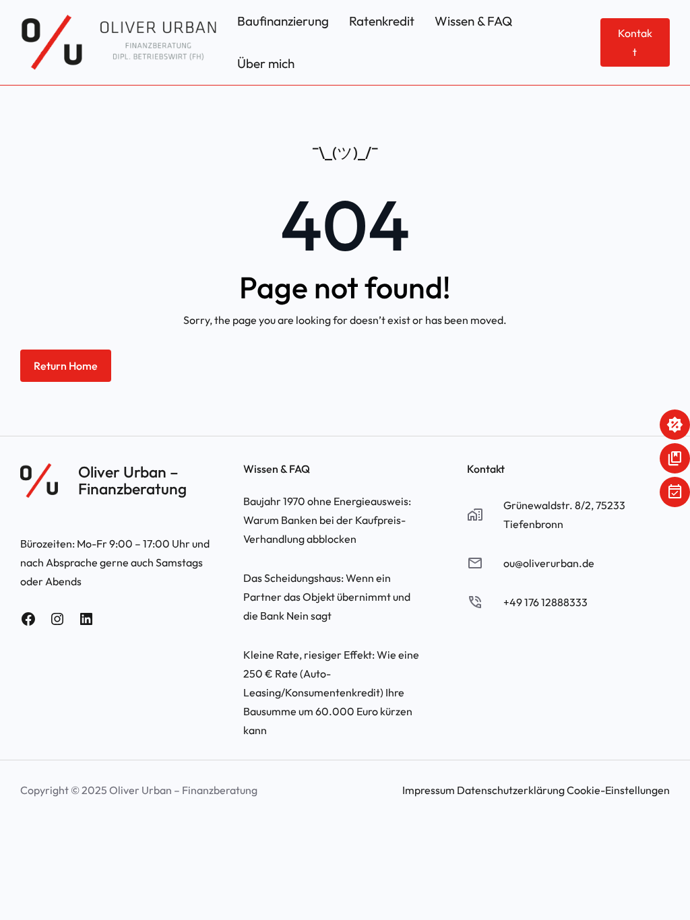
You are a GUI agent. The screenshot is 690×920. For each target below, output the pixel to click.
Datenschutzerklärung (511, 790)
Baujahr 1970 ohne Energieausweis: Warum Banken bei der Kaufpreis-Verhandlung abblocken (327, 520)
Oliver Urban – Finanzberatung (132, 480)
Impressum (428, 790)
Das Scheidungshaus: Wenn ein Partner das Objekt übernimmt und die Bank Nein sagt (326, 596)
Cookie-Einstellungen (618, 790)
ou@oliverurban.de (548, 563)
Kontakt (635, 42)
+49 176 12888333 (545, 602)
